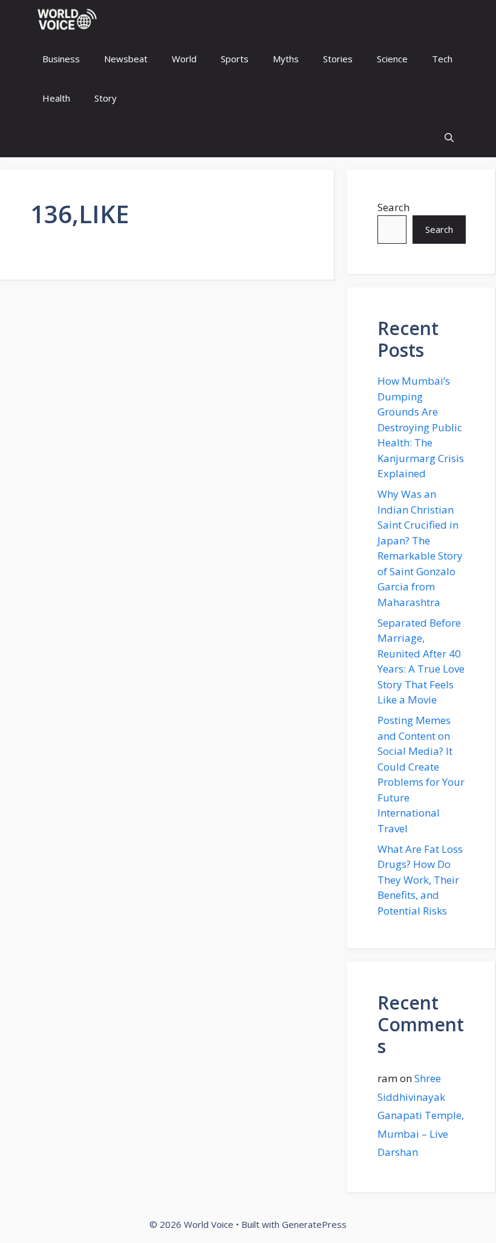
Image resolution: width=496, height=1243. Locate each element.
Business (61, 59)
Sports (235, 59)
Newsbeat (126, 59)
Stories (338, 59)
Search (393, 207)
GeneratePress (314, 1224)
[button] (449, 137)
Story (105, 98)
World (184, 59)
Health (56, 98)
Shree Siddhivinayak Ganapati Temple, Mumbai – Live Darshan (420, 1115)
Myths (286, 59)
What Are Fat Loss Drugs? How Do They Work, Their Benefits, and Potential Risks (420, 880)
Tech (442, 59)
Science (392, 59)
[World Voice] (66, 19)
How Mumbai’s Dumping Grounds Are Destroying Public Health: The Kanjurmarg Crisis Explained (420, 427)
